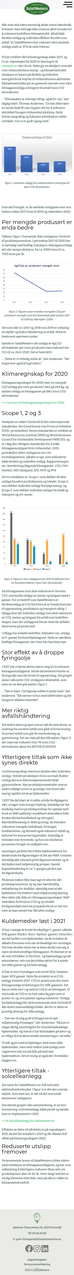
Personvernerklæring (37, 1264)
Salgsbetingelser (37, 1259)
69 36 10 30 (39, 1233)
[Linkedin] (45, 1249)
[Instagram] (37, 1249)
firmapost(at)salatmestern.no (42, 1239)
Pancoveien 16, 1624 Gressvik (42, 1227)
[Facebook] (29, 1249)
